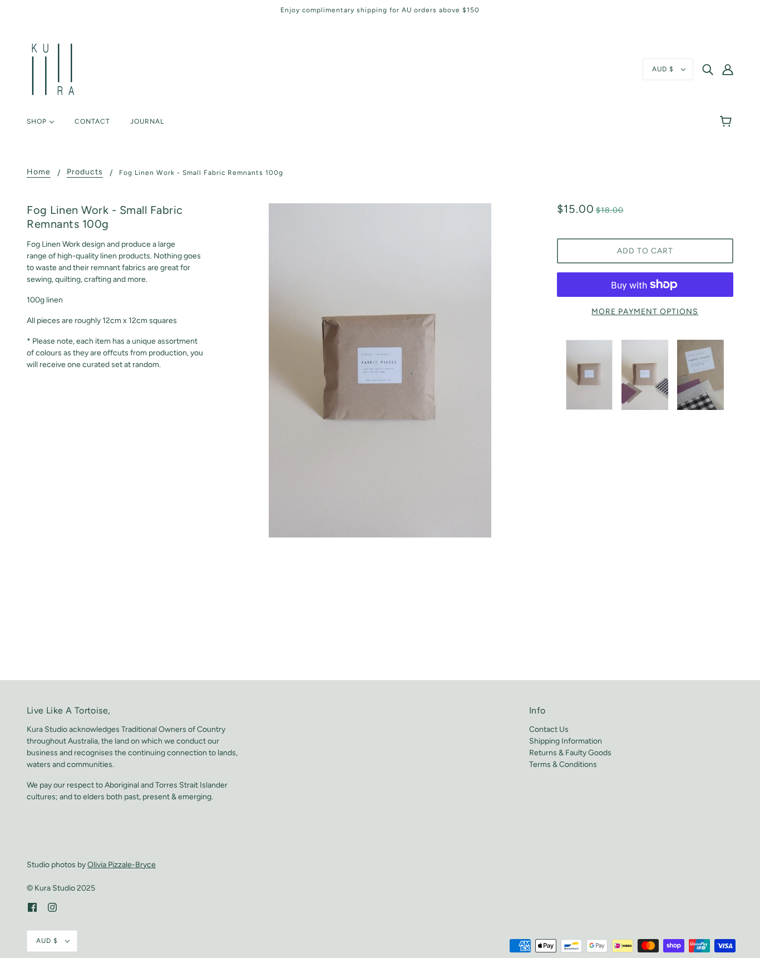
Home (39, 172)
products (85, 172)
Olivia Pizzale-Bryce (121, 864)
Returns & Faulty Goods (570, 752)
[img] (708, 69)
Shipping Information (565, 741)
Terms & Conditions (563, 764)
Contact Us (549, 729)
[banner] (53, 69)
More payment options (644, 311)
